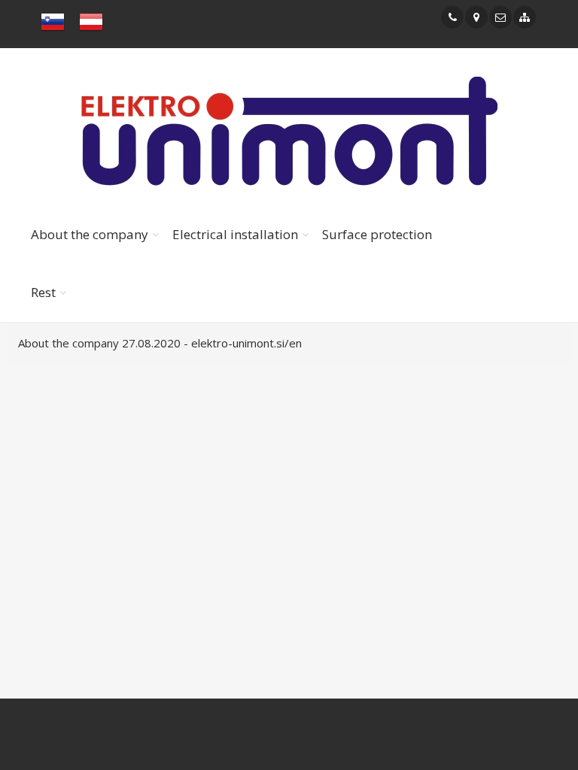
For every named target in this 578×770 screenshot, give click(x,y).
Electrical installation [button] (235, 234)
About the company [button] (89, 234)
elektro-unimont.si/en (246, 342)
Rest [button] (43, 292)
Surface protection (377, 234)
